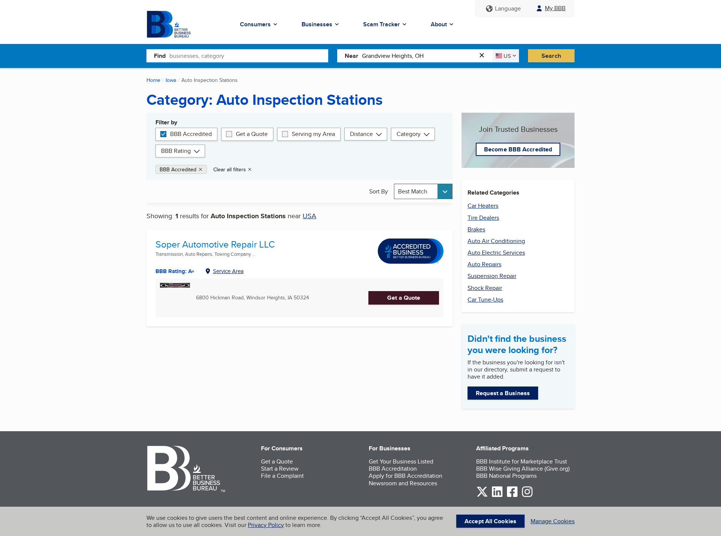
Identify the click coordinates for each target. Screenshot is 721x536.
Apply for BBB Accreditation (405, 475)
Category (409, 134)
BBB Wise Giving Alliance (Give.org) (523, 468)
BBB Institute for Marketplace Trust (521, 461)
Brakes (476, 229)
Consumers (255, 24)
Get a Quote (252, 133)
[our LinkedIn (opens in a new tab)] (497, 495)
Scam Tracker (381, 24)
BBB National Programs (506, 475)
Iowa (171, 80)
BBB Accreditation (393, 468)
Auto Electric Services (496, 252)
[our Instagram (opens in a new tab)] (527, 495)
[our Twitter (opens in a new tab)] (482, 495)
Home (153, 80)
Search (551, 55)
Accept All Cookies (490, 521)
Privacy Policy (266, 525)
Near (351, 55)
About (439, 24)
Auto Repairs (484, 264)
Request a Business (503, 393)
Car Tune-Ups (485, 299)
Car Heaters (483, 205)
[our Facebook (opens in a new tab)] (512, 495)
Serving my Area (313, 133)
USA (309, 215)
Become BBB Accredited (518, 149)
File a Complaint (282, 475)
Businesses (317, 24)
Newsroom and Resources (403, 483)
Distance (361, 134)
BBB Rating (176, 150)
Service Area (228, 271)
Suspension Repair (492, 276)
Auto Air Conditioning (496, 241)
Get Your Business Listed (401, 461)
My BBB (555, 8)
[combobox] (248, 55)
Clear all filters (229, 169)
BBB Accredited (191, 133)
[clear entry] (484, 55)
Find (160, 55)
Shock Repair (485, 288)
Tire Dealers (483, 217)
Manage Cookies (553, 521)
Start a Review (280, 468)
